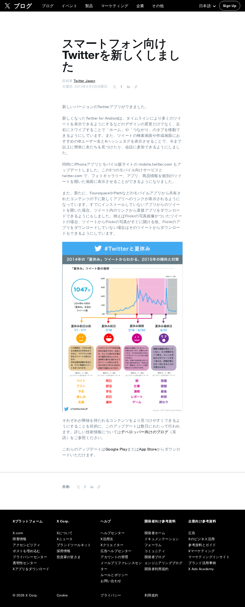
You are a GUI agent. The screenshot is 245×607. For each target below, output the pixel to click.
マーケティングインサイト (209, 557)
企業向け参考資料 (202, 521)
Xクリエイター (111, 545)
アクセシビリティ (26, 545)
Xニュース (65, 539)
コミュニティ (155, 551)
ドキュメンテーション (162, 539)
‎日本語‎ (205, 5)
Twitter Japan (84, 81)
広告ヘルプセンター (116, 551)
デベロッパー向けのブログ (144, 431)
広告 (191, 533)
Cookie (62, 595)
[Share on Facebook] (120, 86)
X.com (18, 533)
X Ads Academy (201, 569)
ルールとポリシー (114, 575)
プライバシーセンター (30, 557)
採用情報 (64, 551)
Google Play (116, 449)
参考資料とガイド (202, 545)
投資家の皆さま (69, 557)
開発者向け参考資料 (160, 521)
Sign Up (229, 6)
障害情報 (20, 539)
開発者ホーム (155, 533)
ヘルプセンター (112, 533)
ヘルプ (105, 521)
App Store (148, 449)
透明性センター (25, 563)
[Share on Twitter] (114, 86)
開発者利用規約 (157, 569)
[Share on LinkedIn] (127, 86)
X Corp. (63, 521)
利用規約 (151, 595)
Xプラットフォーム (28, 521)
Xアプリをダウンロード (31, 569)
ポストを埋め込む (26, 551)
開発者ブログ (155, 557)
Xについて (65, 533)
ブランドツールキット (74, 545)
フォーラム (153, 545)
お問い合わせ (110, 581)
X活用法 (106, 539)
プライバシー (110, 595)
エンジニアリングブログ (163, 563)
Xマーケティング (201, 551)
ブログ (48, 5)
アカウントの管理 (114, 557)
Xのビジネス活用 (201, 539)
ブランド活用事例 (202, 563)
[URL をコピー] (135, 86)
